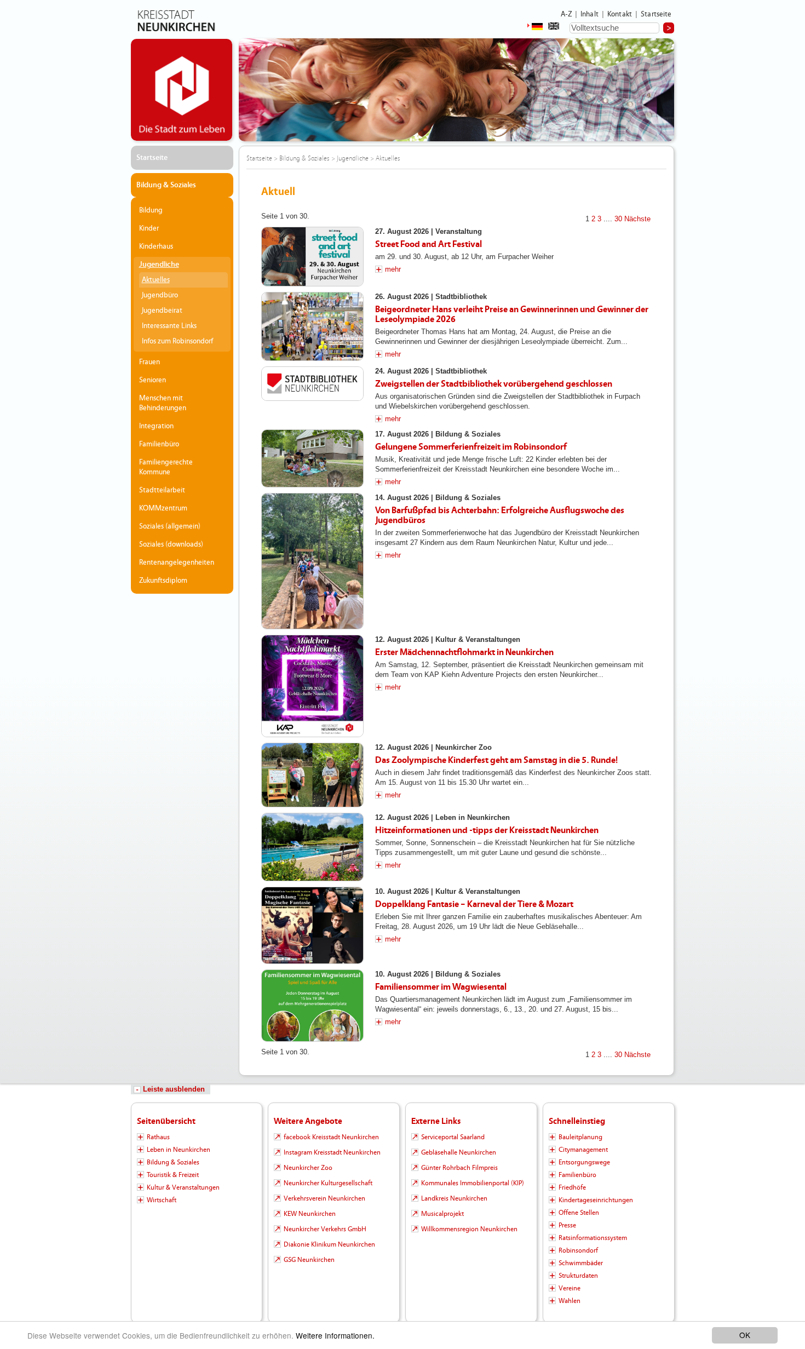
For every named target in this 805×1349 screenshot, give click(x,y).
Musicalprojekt (442, 1214)
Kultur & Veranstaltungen (183, 1187)
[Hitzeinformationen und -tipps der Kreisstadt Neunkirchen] (312, 847)
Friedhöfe (572, 1187)
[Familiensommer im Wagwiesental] (312, 1005)
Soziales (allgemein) (169, 526)
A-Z (566, 14)
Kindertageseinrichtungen (596, 1200)
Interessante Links (169, 326)
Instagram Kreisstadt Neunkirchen (332, 1152)
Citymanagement (583, 1149)
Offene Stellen (579, 1212)
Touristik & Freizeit (173, 1175)
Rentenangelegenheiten (176, 562)
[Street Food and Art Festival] (312, 256)
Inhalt (589, 14)
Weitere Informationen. (335, 1335)
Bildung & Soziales (166, 185)
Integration (156, 426)
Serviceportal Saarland (453, 1137)
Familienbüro (159, 444)
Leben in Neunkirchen (178, 1149)
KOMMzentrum (163, 508)
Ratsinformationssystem (593, 1238)
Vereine (569, 1288)
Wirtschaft (161, 1200)
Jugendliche (159, 264)
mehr (393, 269)
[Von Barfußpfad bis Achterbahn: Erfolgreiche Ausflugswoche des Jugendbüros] (312, 561)
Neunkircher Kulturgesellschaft (328, 1183)
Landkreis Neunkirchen (454, 1198)
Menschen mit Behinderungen (162, 403)
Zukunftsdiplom (163, 580)
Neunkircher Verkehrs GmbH (325, 1229)
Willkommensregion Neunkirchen (469, 1229)
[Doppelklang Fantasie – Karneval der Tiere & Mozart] (312, 925)
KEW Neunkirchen (310, 1214)
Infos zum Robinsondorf (177, 341)
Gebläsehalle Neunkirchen (458, 1152)
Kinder (149, 228)
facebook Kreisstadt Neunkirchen (331, 1137)
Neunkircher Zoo (308, 1168)
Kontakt (619, 14)
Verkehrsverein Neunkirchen (324, 1198)
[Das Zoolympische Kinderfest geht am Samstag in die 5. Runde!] (312, 775)
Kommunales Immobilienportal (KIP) (472, 1183)
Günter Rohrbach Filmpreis (459, 1168)
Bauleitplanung (580, 1137)
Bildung (151, 210)
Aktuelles (156, 279)
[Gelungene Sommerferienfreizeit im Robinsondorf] (312, 458)
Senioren (152, 380)
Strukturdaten (578, 1275)
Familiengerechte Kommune (166, 467)
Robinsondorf (578, 1250)
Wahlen (569, 1301)
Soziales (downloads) (171, 544)
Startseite (656, 14)
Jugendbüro (160, 295)
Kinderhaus (156, 246)
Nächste (637, 219)
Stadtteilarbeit (162, 490)
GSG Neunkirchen (309, 1260)
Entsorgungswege (584, 1162)
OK (744, 1334)
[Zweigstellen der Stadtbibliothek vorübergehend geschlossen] (312, 383)
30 (618, 219)
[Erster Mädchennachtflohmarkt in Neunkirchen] (312, 686)
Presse (567, 1225)
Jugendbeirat (162, 310)
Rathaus (158, 1137)
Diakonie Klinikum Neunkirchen (329, 1244)
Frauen (149, 362)
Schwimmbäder (581, 1263)
